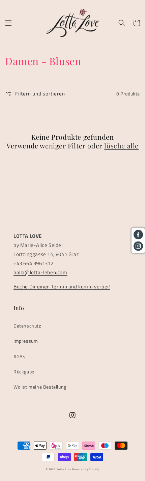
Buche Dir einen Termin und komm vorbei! (61, 286)
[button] (8, 23)
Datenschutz (27, 325)
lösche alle (121, 145)
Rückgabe (23, 371)
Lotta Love (64, 469)
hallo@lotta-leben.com (40, 272)
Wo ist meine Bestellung (39, 386)
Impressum (25, 340)
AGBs (19, 356)
